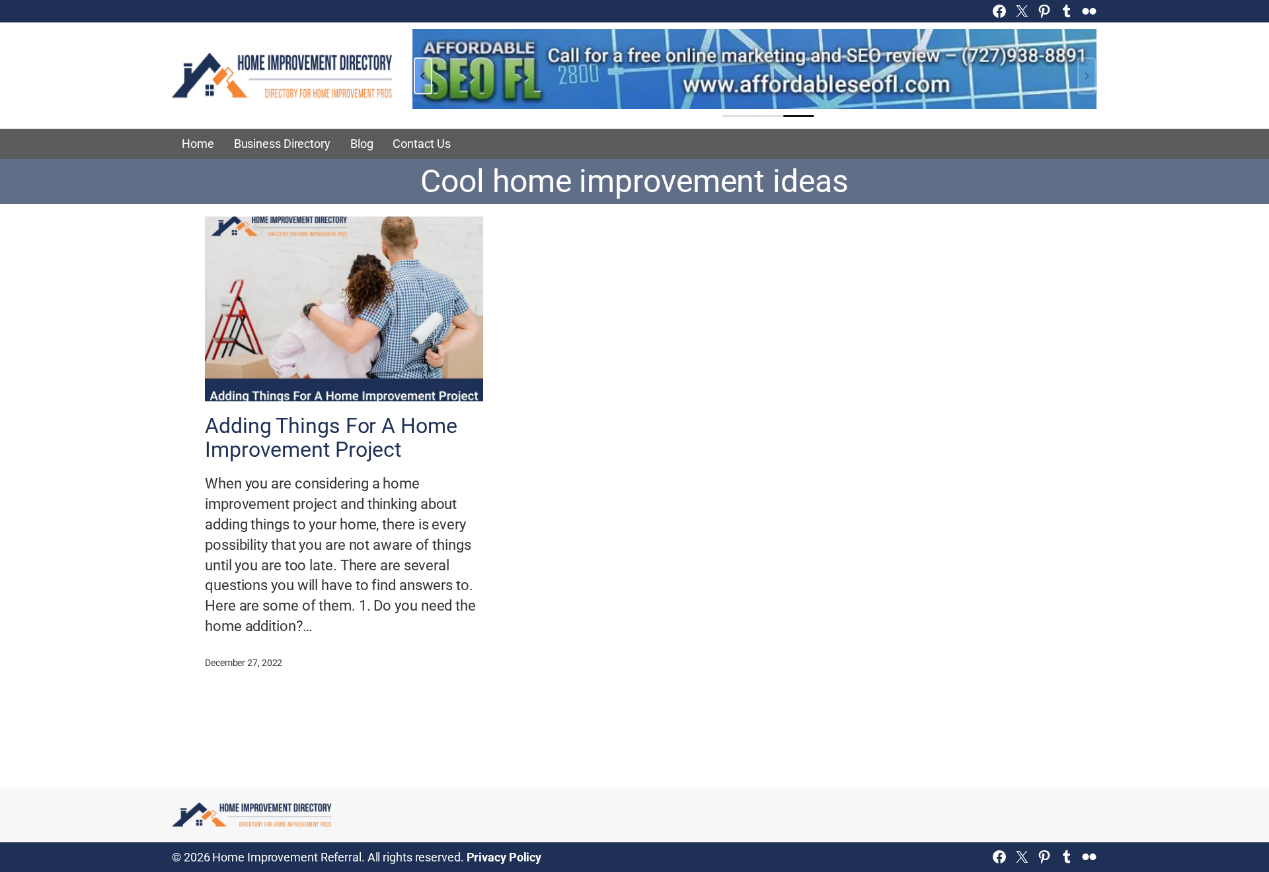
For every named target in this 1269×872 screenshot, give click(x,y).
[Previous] (423, 75)
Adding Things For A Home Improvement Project (331, 437)
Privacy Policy (504, 857)
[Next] (1086, 75)
